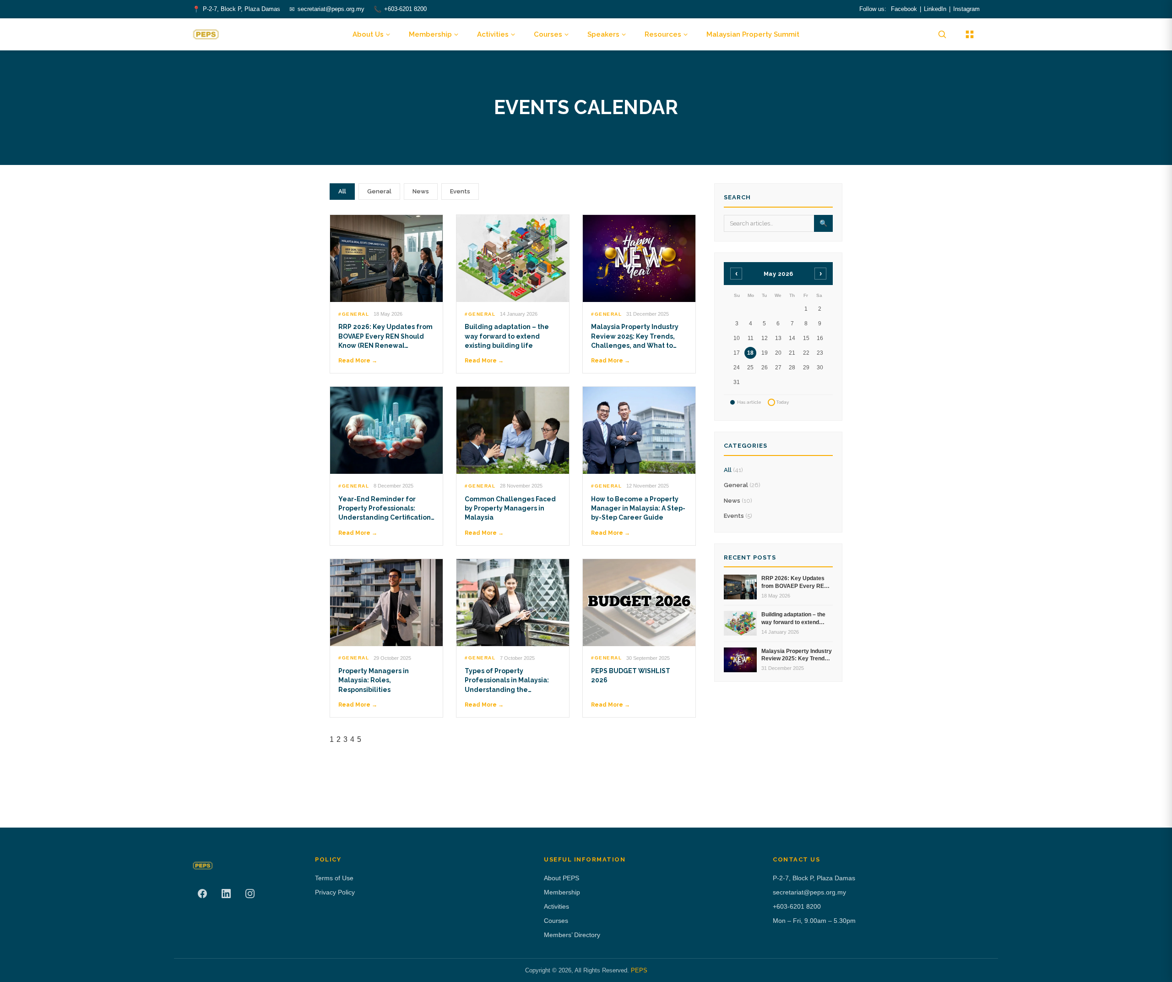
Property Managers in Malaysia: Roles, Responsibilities (373, 680)
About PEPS (561, 878)
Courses (548, 34)
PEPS (639, 970)
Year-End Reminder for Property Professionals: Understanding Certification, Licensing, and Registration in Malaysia (385, 517)
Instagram (966, 8)
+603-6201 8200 (405, 8)
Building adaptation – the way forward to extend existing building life (507, 336)
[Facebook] (202, 893)
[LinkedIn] (226, 893)
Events (460, 191)
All (342, 191)
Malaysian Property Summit (752, 34)
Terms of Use (334, 878)
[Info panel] (970, 34)
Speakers (603, 34)
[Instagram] (250, 893)
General (379, 191)
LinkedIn (935, 8)
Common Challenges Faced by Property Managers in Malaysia (510, 508)
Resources (663, 34)
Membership (430, 34)
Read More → (357, 360)
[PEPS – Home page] (206, 34)
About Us (368, 34)
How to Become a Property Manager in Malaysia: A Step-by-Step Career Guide (638, 508)
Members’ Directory (572, 934)
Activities (493, 34)
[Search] (942, 34)
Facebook (904, 8)
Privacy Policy (335, 892)
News (420, 191)
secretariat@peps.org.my (331, 8)
